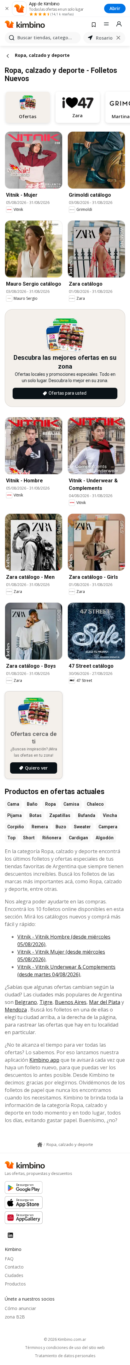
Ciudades (14, 1275)
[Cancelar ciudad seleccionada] (118, 38)
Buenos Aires (70, 1002)
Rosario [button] (104, 38)
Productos (15, 1284)
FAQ (9, 1259)
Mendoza (16, 1009)
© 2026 (65, 1339)
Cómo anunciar (20, 1308)
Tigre (45, 1002)
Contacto (14, 1267)
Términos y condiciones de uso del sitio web (65, 1347)
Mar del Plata (104, 1002)
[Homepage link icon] (39, 1144)
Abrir (114, 8)
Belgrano (26, 1002)
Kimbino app (44, 1059)
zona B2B (15, 1317)
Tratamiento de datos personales (65, 1355)
